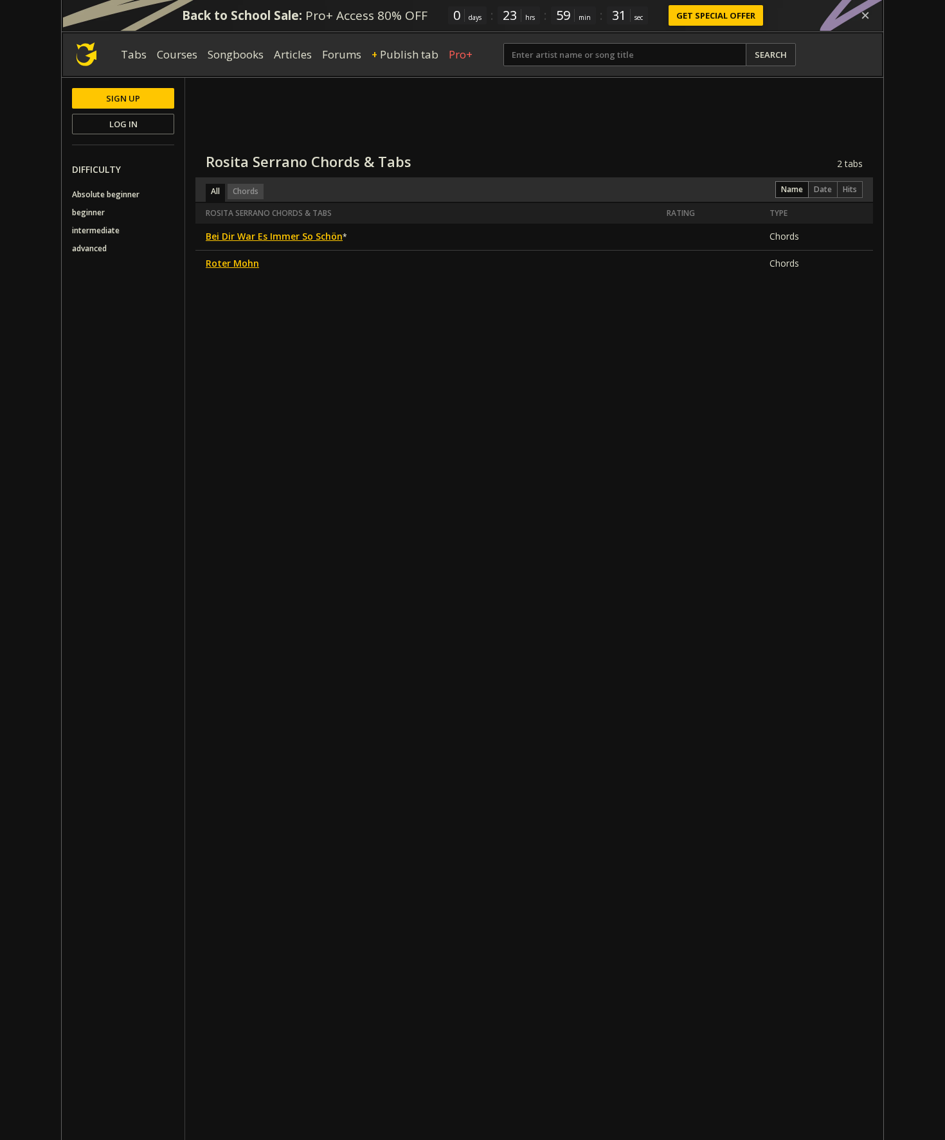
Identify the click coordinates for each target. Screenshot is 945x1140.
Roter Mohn (232, 263)
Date (823, 189)
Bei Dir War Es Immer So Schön (274, 236)
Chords (245, 191)
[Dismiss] (865, 15)
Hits (850, 189)
